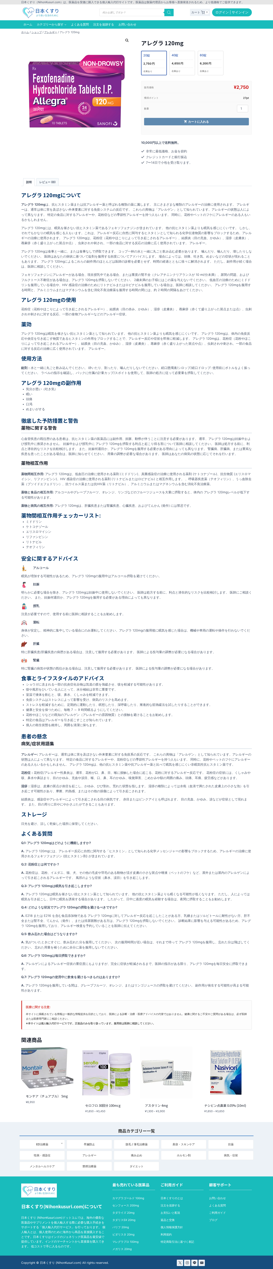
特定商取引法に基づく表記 (177, 1241)
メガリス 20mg (122, 1249)
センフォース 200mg (125, 1205)
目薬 (231, 1144)
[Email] (202, 1263)
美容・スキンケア (184, 1144)
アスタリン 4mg (156, 1105)
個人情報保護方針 (172, 1227)
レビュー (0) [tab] (47, 182)
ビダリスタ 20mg (123, 1234)
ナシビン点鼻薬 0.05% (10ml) (225, 1105)
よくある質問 (80, 24)
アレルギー (89, 1155)
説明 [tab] (29, 182)
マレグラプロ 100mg (125, 1241)
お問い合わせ (127, 24)
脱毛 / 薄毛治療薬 (137, 1144)
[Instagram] (187, 1263)
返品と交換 (168, 1220)
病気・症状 (231, 1155)
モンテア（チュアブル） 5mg (47, 1096)
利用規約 (166, 1234)
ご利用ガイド (217, 1212)
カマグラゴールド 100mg (128, 1198)
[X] (180, 1263)
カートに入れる (198, 121)
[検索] (169, 12)
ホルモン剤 (184, 1155)
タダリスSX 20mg (123, 1220)
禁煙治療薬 (89, 1166)
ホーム (27, 24)
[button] (127, 40)
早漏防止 (89, 1144)
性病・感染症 (42, 1155)
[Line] (194, 1263)
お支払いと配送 (170, 1212)
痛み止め (136, 1155)
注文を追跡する (103, 24)
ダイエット (137, 1166)
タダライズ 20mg (123, 1212)
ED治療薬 (42, 1144)
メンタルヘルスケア (42, 1166)
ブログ (213, 1220)
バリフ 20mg (120, 1227)
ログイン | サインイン (231, 12)
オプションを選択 (37, 1113)
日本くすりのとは (172, 1198)
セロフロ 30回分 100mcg (103, 1105)
